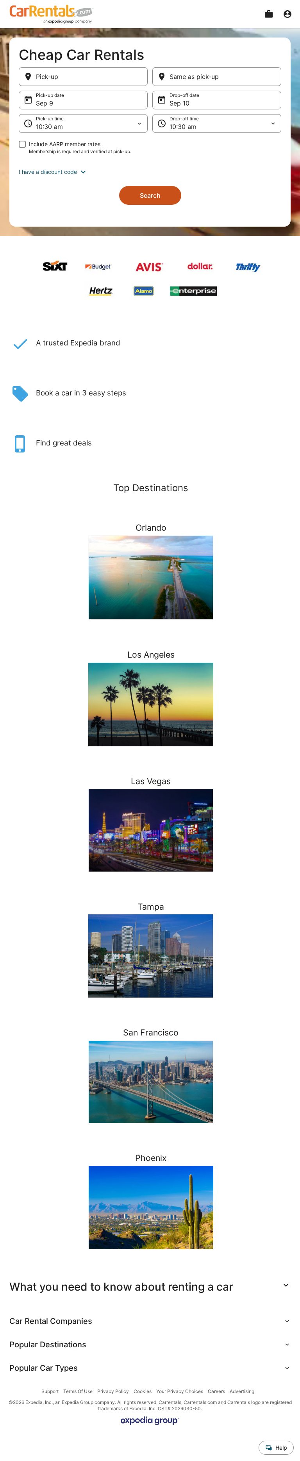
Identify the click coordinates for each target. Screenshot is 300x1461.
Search (150, 195)
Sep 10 (179, 103)
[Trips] (268, 14)
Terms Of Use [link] (78, 1391)
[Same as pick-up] (216, 76)
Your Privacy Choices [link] (179, 1391)
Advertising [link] (242, 1391)
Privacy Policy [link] (113, 1391)
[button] (150, 172)
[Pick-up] (83, 76)
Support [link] (50, 1391)
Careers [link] (216, 1391)
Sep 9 (44, 103)
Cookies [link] (143, 1391)
